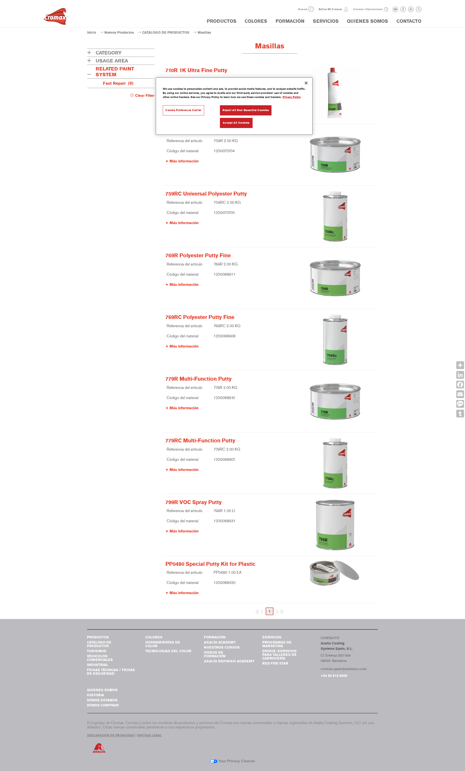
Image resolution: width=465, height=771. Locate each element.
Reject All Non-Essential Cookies (246, 110)
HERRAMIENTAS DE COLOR (162, 644)
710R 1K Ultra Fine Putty (196, 70)
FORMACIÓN (290, 21)
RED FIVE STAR (275, 663)
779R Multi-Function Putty (198, 379)
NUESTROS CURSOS (222, 647)
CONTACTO (408, 21)
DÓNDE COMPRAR (103, 705)
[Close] (306, 83)
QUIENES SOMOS (367, 21)
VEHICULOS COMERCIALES (100, 658)
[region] (234, 106)
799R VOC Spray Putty (193, 502)
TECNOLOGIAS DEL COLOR (168, 651)
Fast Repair (118, 83)
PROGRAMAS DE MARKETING (276, 644)
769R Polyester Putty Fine (198, 255)
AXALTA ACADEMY (220, 642)
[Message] (460, 404)
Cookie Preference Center (183, 110)
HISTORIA (95, 695)
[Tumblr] (460, 413)
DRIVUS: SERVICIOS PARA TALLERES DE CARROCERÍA (279, 654)
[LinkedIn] (460, 375)
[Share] (460, 365)
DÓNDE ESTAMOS (102, 700)
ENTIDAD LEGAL (149, 735)
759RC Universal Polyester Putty (206, 194)
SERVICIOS (326, 21)
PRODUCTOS (221, 21)
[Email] (460, 394)
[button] (311, 9)
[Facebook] (460, 384)
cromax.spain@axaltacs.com (344, 669)
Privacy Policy (292, 97)
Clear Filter (145, 95)
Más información (184, 161)
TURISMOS (96, 651)
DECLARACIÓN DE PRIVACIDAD (110, 735)
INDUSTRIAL (97, 665)
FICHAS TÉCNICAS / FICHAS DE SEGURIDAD (111, 671)
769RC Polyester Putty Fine (199, 317)
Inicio (91, 32)
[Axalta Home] (56, 17)
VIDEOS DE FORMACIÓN (214, 654)
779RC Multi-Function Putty (200, 441)
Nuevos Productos (119, 32)
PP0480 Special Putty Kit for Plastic (210, 564)
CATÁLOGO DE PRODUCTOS (165, 32)
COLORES (256, 21)
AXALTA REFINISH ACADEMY (229, 661)
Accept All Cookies (236, 122)
